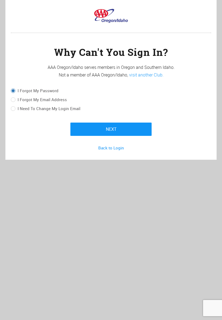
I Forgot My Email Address (42, 99)
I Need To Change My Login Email (49, 108)
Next (111, 129)
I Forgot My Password (38, 90)
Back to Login (111, 148)
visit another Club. (146, 75)
